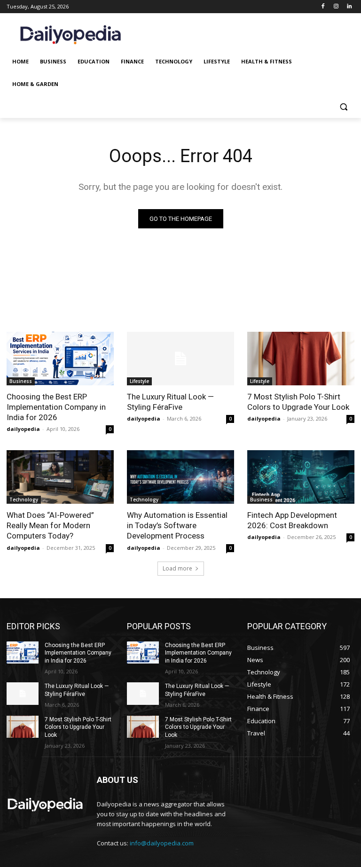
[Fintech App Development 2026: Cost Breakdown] (300, 477)
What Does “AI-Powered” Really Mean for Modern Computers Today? (50, 525)
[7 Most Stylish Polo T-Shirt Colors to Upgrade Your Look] (300, 358)
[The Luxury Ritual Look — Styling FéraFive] (180, 358)
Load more (177, 568)
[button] (343, 107)
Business (20, 381)
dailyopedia (23, 428)
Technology (23, 499)
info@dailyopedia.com (162, 843)
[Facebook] (323, 6)
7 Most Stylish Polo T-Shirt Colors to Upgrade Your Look (298, 402)
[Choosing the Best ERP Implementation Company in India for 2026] (60, 358)
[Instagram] (335, 6)
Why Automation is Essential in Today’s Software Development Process (177, 525)
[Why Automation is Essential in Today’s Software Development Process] (180, 477)
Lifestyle (139, 381)
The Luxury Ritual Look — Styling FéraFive (170, 402)
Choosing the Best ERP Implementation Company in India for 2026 (56, 407)
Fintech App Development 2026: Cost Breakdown (292, 520)
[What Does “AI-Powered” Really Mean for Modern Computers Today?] (60, 477)
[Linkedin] (349, 6)
